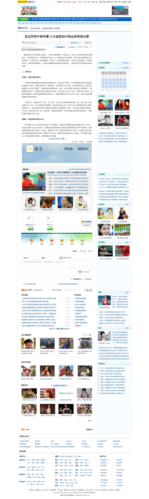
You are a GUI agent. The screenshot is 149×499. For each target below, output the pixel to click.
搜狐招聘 (53, 490)
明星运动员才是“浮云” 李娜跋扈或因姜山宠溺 (113, 348)
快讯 (36, 19)
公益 (65, 460)
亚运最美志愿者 (105, 221)
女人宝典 (119, 483)
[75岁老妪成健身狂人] (85, 371)
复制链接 (72, 47)
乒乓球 (50, 23)
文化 (76, 473)
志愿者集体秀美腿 (122, 238)
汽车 (85, 2)
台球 (90, 23)
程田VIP (87, 43)
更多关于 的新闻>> (60, 329)
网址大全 (104, 475)
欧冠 (34, 477)
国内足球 (22, 467)
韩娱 (81, 463)
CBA (28, 463)
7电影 (52, 441)
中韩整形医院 (79, 301)
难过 (62, 244)
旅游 (56, 473)
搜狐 (56, 456)
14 (103, 83)
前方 (69, 19)
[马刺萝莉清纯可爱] (66, 409)
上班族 (84, 441)
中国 (58, 19)
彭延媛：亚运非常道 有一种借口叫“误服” (111, 323)
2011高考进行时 (102, 441)
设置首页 (31, 490)
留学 (86, 470)
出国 (81, 470)
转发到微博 (87, 222)
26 (121, 86)
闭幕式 (89, 169)
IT (82, 2)
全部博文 (117, 490)
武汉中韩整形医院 (81, 323)
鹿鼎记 (62, 483)
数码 (61, 475)
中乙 (43, 467)
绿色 (90, 473)
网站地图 (104, 490)
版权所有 (93, 492)
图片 (83, 19)
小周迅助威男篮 (122, 221)
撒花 (51, 244)
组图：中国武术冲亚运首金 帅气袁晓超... (113, 390)
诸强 (65, 19)
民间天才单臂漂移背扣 (106, 141)
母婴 (61, 470)
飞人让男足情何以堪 (122, 259)
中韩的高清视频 (80, 298)
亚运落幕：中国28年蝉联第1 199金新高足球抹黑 (67, 172)
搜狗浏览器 (104, 480)
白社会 (84, 251)
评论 (91, 19)
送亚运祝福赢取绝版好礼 (120, 337)
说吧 (71, 485)
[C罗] (84, 409)
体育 (68, 2)
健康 (65, 473)
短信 (67, 483)
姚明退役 (38, 444)
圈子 (61, 480)
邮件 (111, 2)
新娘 (65, 470)
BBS (119, 2)
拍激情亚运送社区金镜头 (120, 340)
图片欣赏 (119, 473)
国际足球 (22, 474)
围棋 (94, 23)
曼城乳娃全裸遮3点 (66, 400)
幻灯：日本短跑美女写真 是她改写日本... (113, 368)
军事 (61, 460)
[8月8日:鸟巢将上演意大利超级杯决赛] (66, 343)
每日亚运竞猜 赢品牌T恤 (120, 335)
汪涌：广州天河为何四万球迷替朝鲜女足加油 (113, 315)
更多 (89, 251)
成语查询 (104, 465)
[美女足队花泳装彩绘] (47, 371)
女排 (34, 23)
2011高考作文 (86, 447)
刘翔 (37, 484)
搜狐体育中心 (75, 43)
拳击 (87, 23)
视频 (100, 2)
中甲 (38, 467)
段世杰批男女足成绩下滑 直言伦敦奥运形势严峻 (71, 178)
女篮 (30, 23)
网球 (59, 23)
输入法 (62, 485)
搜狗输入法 (104, 460)
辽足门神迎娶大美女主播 (47, 400)
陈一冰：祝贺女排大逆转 (120, 299)
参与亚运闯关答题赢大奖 (120, 332)
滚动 (33, 19)
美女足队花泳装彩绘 (46, 379)
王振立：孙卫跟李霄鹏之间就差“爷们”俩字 (112, 312)
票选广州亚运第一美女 (80, 193)
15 (106, 83)
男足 (19, 23)
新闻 (65, 2)
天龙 (56, 483)
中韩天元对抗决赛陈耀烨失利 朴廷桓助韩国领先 (39, 310)
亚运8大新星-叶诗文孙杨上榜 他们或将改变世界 (71, 190)
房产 (89, 2)
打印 (80, 47)
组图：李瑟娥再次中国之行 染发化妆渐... (113, 388)
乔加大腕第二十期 (105, 112)
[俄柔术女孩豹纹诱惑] (28, 371)
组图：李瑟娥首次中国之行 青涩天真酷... (113, 382)
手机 (65, 475)
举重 (70, 23)
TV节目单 (104, 483)
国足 (28, 470)
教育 (76, 470)
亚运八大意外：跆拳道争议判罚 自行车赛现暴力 (71, 181)
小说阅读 (119, 485)
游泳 (42, 23)
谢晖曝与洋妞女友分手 (29, 400)
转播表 (53, 19)
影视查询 (104, 463)
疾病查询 (104, 473)
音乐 (86, 463)
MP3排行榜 (120, 470)
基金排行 (119, 460)
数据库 (34, 467)
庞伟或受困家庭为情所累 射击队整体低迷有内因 (114, 359)
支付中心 (46, 490)
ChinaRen (62, 456)
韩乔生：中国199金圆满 (119, 296)
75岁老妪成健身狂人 (84, 379)
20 (124, 83)
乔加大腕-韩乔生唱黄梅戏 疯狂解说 (34, 193)
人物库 (99, 19)
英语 (90, 470)
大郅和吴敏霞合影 (104, 307)
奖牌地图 (82, 175)
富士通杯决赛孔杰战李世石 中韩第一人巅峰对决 (39, 314)
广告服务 (60, 490)
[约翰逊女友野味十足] (29, 409)
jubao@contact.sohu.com (82, 495)
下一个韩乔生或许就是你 (120, 342)
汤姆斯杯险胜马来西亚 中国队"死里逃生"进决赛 (39, 323)
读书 (81, 473)
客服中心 (66, 490)
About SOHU (89, 490)
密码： (44, 258)
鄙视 (82, 244)
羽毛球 (55, 23)
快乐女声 (69, 441)
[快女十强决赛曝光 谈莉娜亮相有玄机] (85, 343)
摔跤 (74, 23)
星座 (70, 470)
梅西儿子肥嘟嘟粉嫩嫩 (84, 400)
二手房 (71, 465)
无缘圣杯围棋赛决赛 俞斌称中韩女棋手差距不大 (39, 307)
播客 (104, 2)
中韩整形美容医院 (81, 317)
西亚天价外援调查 (105, 259)
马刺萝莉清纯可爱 (66, 415)
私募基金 (69, 444)
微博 (108, 2)
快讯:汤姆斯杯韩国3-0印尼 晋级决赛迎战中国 (38, 326)
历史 (95, 19)
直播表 (43, 460)
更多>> (90, 420)
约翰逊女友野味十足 (29, 415)
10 (114, 80)
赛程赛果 (47, 19)
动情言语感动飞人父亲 (122, 112)
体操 (63, 23)
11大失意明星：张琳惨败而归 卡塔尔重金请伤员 (71, 187)
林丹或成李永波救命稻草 (63, 193)
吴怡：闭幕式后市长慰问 (120, 307)
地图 (67, 485)
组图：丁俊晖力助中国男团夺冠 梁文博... (113, 376)
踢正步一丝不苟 (105, 128)
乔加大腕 (78, 19)
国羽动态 (57, 28)
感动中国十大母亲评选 (42, 447)
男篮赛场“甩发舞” (47, 209)
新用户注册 (67, 258)
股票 (61, 463)
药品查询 (119, 463)
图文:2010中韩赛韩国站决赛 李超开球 (35, 301)
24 (114, 86)
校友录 (89, 475)
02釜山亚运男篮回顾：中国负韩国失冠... (113, 385)
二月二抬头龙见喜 (29, 284)
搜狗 (129, 2)
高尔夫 (99, 23)
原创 (86, 473)
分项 (62, 19)
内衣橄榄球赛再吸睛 (65, 379)
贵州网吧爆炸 (70, 447)
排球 (34, 481)
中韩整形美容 (79, 307)
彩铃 (71, 483)
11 (117, 80)
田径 (38, 23)
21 (103, 86)
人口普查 (116, 444)
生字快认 (104, 485)
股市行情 (104, 470)
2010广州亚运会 (35, 28)
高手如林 (84, 444)
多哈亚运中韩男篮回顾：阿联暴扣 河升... (113, 393)
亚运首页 (72, 169)
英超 (28, 474)
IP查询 (119, 465)
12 (121, 80)
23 (110, 86)
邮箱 (65, 480)
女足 (23, 23)
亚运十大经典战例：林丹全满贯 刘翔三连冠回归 (71, 184)
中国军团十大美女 (104, 343)
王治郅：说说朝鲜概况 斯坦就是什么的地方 (112, 320)
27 (124, 86)
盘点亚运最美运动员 (65, 209)
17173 (75, 456)
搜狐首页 (60, 2)
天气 (61, 473)
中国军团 (77, 169)
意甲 (33, 474)
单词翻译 (119, 475)
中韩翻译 (77, 326)
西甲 (37, 474)
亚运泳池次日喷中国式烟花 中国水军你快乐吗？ (114, 353)
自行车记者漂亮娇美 (105, 238)
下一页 (61, 139)
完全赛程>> (126, 67)
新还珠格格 (22, 444)
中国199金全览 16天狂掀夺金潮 (59, 175)
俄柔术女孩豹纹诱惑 (27, 379)
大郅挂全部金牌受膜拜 (122, 128)
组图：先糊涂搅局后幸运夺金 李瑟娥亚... (113, 379)
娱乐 (74, 2)
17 (114, 83)
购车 (61, 465)
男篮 (27, 23)
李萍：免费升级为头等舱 (120, 304)
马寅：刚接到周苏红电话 (120, 302)
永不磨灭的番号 (24, 441)
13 (124, 80)
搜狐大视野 (116, 441)
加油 (41, 244)
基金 (70, 463)
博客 (115, 2)
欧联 (38, 477)
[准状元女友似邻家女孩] (48, 409)
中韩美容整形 (79, 320)
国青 (37, 470)
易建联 (43, 463)
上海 (70, 480)
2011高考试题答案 (24, 447)
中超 (28, 467)
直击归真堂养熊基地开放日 (68, 284)
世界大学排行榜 (118, 447)
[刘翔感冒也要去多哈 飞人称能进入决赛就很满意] (28, 343)
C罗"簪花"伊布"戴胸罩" (84, 415)
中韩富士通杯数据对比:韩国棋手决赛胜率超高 (38, 317)
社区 (111, 19)
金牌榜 (41, 19)
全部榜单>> (126, 63)
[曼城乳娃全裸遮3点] (66, 393)
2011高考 (100, 447)
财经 (79, 2)
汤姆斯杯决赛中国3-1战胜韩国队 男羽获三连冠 (38, 320)
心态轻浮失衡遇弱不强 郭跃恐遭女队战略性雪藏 (114, 356)
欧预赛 (29, 477)
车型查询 (119, 480)
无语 (72, 244)
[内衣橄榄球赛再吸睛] (66, 371)
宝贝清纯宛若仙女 (30, 209)
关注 (31, 229)
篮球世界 (22, 460)
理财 (65, 463)
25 (117, 86)
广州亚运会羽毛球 (47, 28)
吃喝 (70, 473)
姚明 (37, 463)
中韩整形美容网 (80, 310)
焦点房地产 (69, 456)
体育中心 (22, 456)
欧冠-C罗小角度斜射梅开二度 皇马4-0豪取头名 (113, 139)
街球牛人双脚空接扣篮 (120, 141)
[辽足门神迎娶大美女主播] (48, 393)
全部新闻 (111, 490)
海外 (42, 474)
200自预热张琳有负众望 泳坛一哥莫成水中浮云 (113, 350)
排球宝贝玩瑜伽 (83, 209)
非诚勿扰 (100, 444)
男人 (70, 475)
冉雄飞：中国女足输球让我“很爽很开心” (111, 317)
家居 (93, 2)
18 (117, 83)
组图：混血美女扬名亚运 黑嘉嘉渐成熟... (113, 371)
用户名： (26, 258)
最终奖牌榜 (75, 175)
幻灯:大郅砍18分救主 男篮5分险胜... (112, 374)
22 (106, 86)
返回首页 (24, 19)
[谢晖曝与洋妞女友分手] (29, 393)
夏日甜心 (38, 441)
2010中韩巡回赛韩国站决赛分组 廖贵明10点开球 (39, 304)
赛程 (82, 169)
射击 (67, 23)
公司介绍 (97, 490)
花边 (115, 19)
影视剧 (87, 465)
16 (110, 83)
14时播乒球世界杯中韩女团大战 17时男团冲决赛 (39, 298)
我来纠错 (90, 142)
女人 (97, 2)
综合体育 (22, 481)
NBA (28, 460)
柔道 (78, 23)
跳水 (45, 23)
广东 (74, 480)
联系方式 (73, 490)
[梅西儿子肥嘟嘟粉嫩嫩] (84, 393)
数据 (43, 477)
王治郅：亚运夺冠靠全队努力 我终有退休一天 (113, 136)
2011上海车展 (55, 444)
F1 (28, 484)
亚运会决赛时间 (80, 304)
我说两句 (124, 2)
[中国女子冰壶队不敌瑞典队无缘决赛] (47, 343)
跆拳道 (83, 23)
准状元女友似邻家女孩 (48, 415)
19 (121, 83)
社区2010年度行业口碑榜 (58, 447)
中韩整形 (77, 314)
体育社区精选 (26, 362)
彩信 (76, 483)
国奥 (33, 470)
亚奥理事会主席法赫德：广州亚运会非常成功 (113, 133)
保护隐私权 (80, 490)
